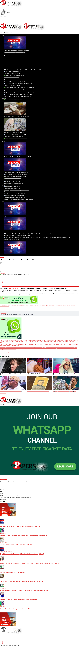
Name (1, 491)
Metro (3, 14)
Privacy (3, 643)
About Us (4, 640)
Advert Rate (4, 642)
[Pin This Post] (40, 278)
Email (1, 493)
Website (1, 495)
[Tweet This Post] (40, 277)
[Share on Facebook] (40, 276)
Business (4, 11)
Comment (2, 489)
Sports (3, 13)
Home (3, 8)
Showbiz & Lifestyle (6, 12)
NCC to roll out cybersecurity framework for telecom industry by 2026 (17, 314)
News (3, 9)
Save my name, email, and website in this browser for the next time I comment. (16, 497)
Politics (3, 10)
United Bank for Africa (13, 288)
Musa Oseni (2, 273)
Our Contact (4, 641)
